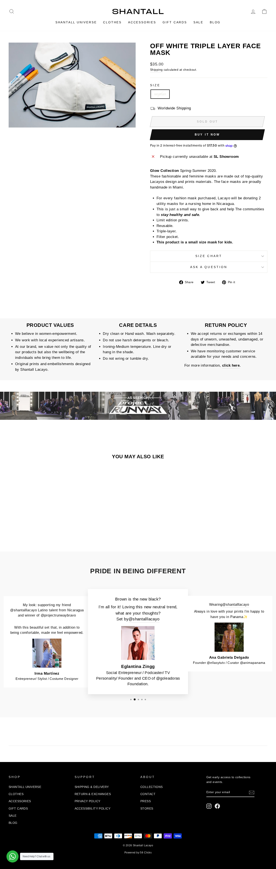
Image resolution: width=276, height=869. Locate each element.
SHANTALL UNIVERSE (76, 22)
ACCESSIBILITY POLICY (93, 808)
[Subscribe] (251, 792)
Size (155, 85)
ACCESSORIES (142, 22)
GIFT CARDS (175, 22)
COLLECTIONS (151, 787)
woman (160, 94)
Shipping (156, 69)
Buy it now (207, 134)
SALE (198, 22)
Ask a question (208, 267)
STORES (146, 808)
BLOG (215, 22)
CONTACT (147, 794)
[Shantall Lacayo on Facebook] (217, 806)
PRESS (145, 801)
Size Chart (208, 256)
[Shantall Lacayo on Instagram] (209, 806)
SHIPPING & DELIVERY (92, 787)
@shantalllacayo (144, 619)
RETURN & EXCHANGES (93, 794)
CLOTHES (112, 22)
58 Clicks (146, 852)
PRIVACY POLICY (87, 801)
